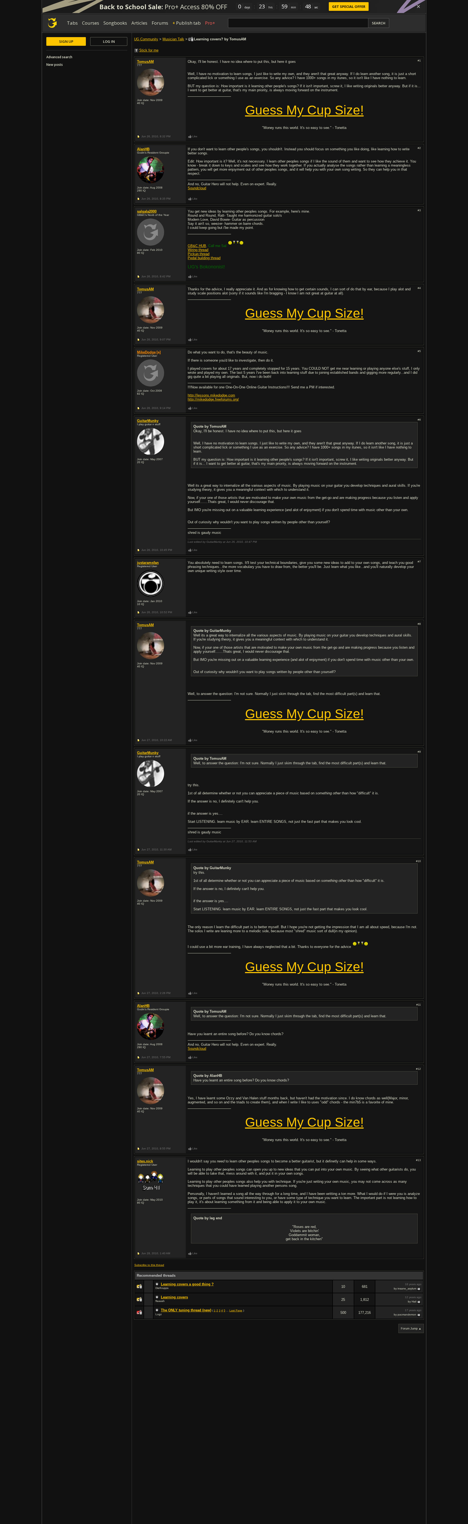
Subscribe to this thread (149, 1264)
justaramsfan (148, 563)
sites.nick (145, 1161)
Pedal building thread (204, 258)
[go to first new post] (157, 1284)
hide (328, 1290)
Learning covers (174, 1297)
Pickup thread (198, 254)
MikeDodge (146, 352)
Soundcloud (197, 188)
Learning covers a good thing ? (187, 1284)
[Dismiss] (418, 6)
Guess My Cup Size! (304, 110)
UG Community (146, 39)
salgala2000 (147, 211)
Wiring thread (198, 250)
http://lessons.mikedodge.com (211, 395)
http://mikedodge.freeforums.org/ (213, 399)
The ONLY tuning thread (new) (186, 1310)
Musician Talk (173, 39)
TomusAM (145, 62)
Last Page (235, 1310)
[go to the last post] (419, 1288)
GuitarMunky (147, 421)
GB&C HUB (197, 246)
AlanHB (143, 149)
